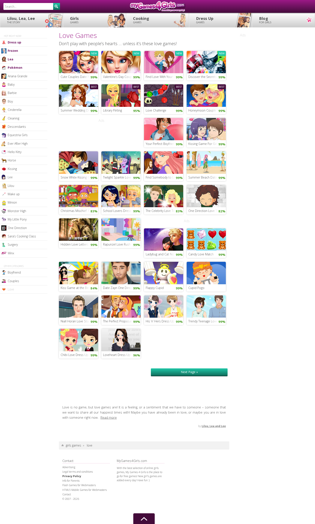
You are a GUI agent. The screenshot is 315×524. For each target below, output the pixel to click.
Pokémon (15, 68)
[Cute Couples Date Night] (78, 62)
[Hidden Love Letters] (78, 229)
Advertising (68, 467)
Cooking (141, 20)
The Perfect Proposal (117, 321)
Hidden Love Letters (74, 244)
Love (11, 289)
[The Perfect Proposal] (121, 306)
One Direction (17, 228)
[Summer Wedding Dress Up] (78, 95)
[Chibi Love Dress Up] (78, 340)
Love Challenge (156, 110)
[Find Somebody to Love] (163, 162)
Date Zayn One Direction (120, 288)
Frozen (13, 51)
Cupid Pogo (196, 288)
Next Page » (189, 372)
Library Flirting (112, 110)
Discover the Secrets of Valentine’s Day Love (207, 77)
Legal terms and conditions (77, 471)
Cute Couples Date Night (78, 77)
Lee (10, 177)
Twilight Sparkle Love (117, 177)
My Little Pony (17, 219)
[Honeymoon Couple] (206, 95)
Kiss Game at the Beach (77, 288)
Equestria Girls (18, 135)
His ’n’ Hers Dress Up (160, 321)
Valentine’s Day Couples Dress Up (122, 77)
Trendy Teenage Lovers (204, 321)
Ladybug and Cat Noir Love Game (164, 254)
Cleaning (13, 118)
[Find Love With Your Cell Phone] (163, 62)
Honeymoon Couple (202, 110)
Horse (12, 160)
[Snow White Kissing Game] (78, 162)
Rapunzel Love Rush (116, 244)
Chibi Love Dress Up (74, 355)
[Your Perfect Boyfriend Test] (163, 129)
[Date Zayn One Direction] (121, 273)
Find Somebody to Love (162, 177)
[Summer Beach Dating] (206, 162)
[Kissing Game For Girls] (206, 129)
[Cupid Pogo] (206, 273)
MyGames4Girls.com (157, 6)
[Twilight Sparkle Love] (121, 162)
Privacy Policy (71, 476)
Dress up (14, 42)
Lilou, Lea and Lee (214, 426)
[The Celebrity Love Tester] (163, 196)
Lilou (11, 186)
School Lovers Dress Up (119, 211)
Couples (13, 281)
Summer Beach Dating (203, 177)
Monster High (17, 211)
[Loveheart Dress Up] (121, 340)
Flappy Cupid (155, 288)
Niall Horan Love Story (76, 321)
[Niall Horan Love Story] (78, 306)
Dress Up (204, 20)
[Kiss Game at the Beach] (78, 273)
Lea (10, 59)
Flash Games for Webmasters (79, 485)
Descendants (17, 127)
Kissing (12, 169)
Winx (11, 253)
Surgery (13, 245)
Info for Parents (71, 480)
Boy (10, 101)
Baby (11, 84)
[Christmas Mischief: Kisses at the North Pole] (78, 196)
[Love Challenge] (163, 95)
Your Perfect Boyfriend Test (164, 144)
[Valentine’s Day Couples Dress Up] (121, 62)
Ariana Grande (17, 76)
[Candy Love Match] (206, 239)
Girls (74, 20)
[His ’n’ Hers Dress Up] (163, 306)
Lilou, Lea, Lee (21, 20)
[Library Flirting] (121, 95)
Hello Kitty (14, 152)
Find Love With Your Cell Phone (164, 77)
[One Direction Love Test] (206, 196)
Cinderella (14, 110)
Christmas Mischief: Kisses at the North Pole (79, 211)
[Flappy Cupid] (163, 273)
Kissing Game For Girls (203, 144)
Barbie (12, 93)
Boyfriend (14, 272)
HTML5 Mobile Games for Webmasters (84, 490)
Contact (66, 494)
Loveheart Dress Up (116, 355)
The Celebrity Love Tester (163, 211)
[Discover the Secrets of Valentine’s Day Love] (206, 62)
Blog (265, 20)
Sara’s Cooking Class (22, 236)
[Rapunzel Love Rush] (121, 229)
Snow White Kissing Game (78, 177)
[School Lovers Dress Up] (121, 196)
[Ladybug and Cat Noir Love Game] (163, 239)
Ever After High (18, 143)
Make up (14, 194)
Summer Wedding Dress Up (79, 110)
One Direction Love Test (204, 211)
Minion (12, 202)
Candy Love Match (201, 254)
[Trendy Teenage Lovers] (206, 306)
